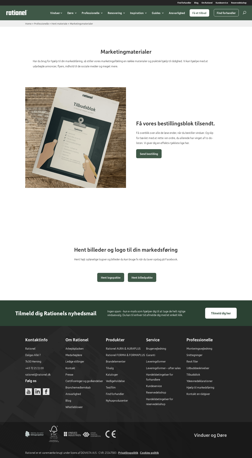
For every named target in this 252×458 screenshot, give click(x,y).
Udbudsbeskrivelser (198, 368)
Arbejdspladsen (74, 348)
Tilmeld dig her (221, 313)
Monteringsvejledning (199, 348)
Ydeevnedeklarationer (200, 381)
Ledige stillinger (74, 361)
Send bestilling (149, 154)
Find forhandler (184, 3)
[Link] (17, 12)
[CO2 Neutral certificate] (34, 442)
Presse (69, 374)
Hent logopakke (110, 277)
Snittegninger (194, 355)
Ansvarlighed (177, 13)
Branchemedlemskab (78, 387)
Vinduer (55, 13)
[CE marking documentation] (110, 442)
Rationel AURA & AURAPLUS (123, 348)
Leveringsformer (156, 361)
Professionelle (90, 13)
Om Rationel (207, 3)
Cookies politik (149, 452)
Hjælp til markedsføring (200, 387)
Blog (196, 3)
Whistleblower (74, 407)
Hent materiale (59, 23)
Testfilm (111, 387)
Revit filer (192, 361)
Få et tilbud (199, 13)
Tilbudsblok (193, 374)
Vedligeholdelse (115, 381)
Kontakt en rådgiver (198, 394)
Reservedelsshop (238, 3)
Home (28, 23)
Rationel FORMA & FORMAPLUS (125, 355)
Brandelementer (115, 361)
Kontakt (70, 368)
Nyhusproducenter (117, 400)
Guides (156, 13)
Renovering (115, 13)
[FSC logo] (53, 442)
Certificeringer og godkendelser (84, 381)
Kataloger (112, 374)
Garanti (150, 355)
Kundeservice (222, 3)
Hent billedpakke (142, 277)
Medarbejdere (73, 355)
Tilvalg (110, 368)
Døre (70, 13)
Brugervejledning (156, 348)
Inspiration (137, 13)
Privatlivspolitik (128, 452)
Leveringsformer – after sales (163, 368)
